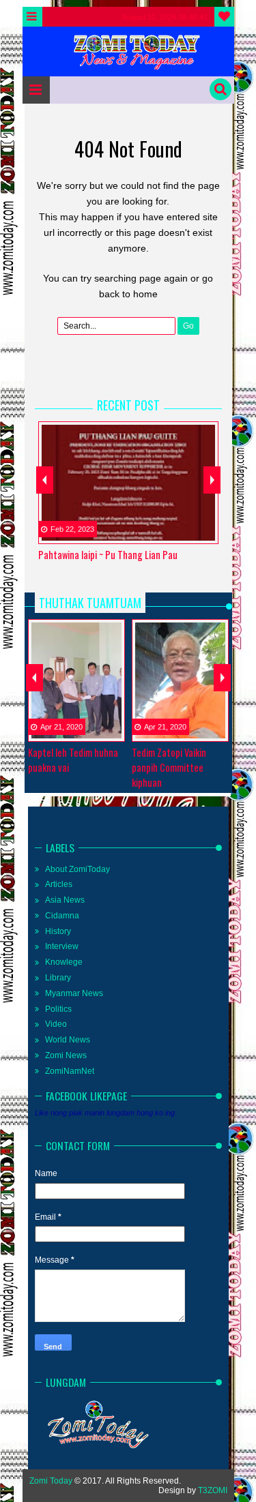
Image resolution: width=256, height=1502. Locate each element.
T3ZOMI (212, 1490)
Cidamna (62, 915)
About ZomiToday (77, 869)
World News (67, 1040)
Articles (58, 884)
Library (58, 977)
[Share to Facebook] (172, 532)
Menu (32, 17)
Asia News (65, 900)
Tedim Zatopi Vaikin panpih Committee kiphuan (169, 767)
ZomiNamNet (69, 1071)
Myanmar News (74, 993)
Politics (58, 1009)
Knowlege (64, 962)
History (58, 931)
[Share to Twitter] (189, 532)
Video (56, 1024)
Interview (62, 946)
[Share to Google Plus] (206, 532)
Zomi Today (50, 1481)
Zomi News (66, 1055)
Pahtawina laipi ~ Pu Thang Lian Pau (107, 554)
